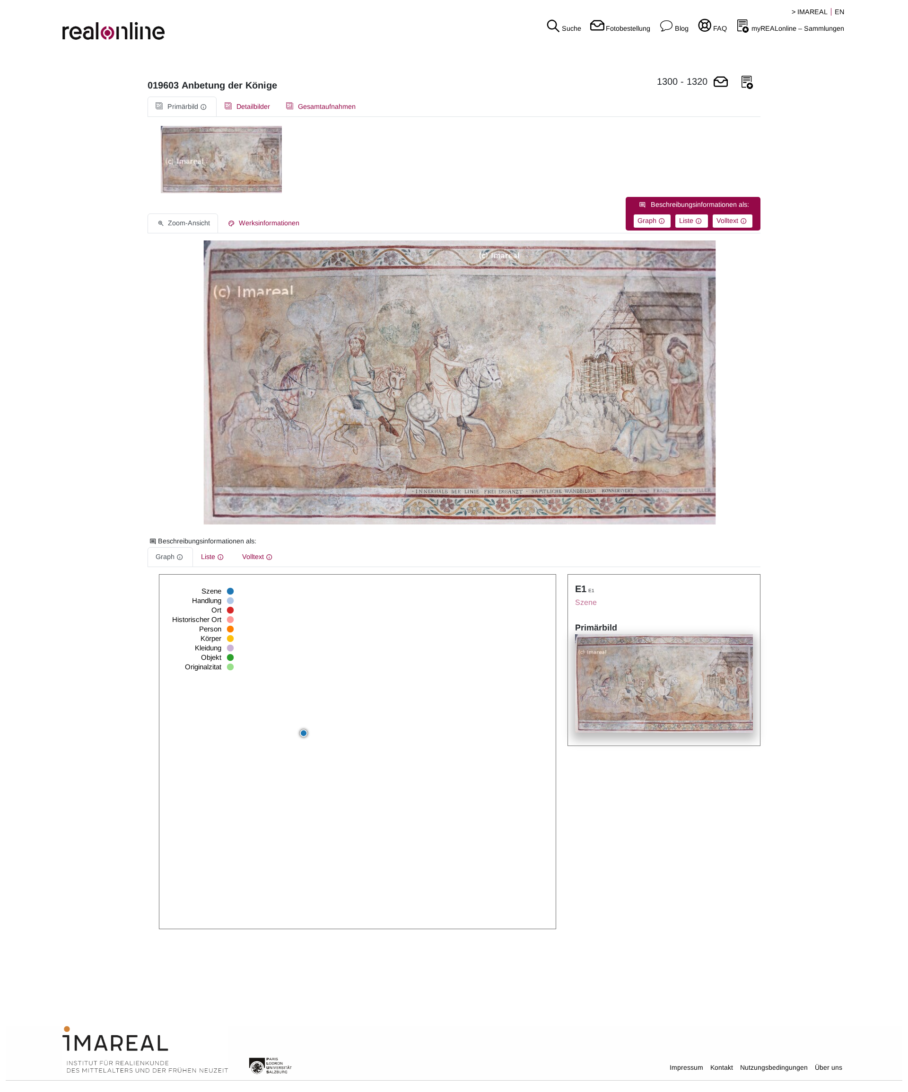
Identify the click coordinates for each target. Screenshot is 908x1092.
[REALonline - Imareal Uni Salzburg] (151, 23)
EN (839, 12)
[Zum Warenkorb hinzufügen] (720, 83)
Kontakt (721, 1067)
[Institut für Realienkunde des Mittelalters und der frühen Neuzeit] (145, 1050)
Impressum (686, 1067)
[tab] (182, 107)
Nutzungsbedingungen (774, 1067)
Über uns (828, 1067)
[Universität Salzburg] (270, 1065)
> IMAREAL (810, 12)
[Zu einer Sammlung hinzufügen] (747, 83)
